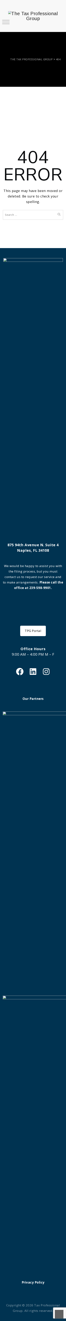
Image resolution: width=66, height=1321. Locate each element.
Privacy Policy (33, 1282)
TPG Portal (33, 631)
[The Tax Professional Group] (33, 16)
